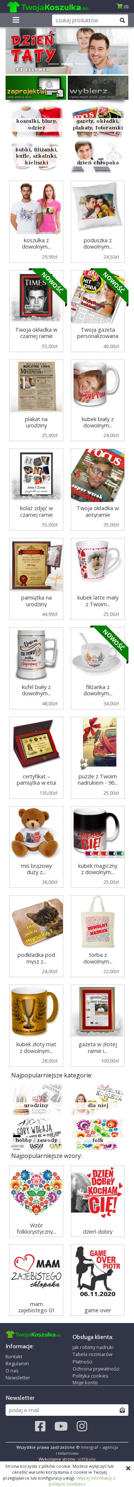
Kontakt (14, 1356)
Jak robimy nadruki (93, 1347)
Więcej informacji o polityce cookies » (82, 1481)
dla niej (97, 1106)
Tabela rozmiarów (92, 1354)
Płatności (82, 1361)
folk (97, 1140)
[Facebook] (40, 1426)
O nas (12, 1370)
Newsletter (18, 1377)
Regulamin (17, 1363)
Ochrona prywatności (96, 1368)
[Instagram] (81, 1426)
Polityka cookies (90, 1375)
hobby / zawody (36, 1140)
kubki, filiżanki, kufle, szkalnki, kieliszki (36, 156)
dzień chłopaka (98, 163)
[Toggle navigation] (16, 20)
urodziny (36, 1106)
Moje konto (85, 1382)
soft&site (86, 1459)
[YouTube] (61, 1426)
